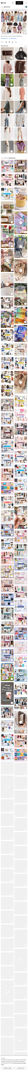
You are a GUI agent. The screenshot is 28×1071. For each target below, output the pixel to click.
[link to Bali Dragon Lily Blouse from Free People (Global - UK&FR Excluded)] (7, 93)
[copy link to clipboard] (16, 42)
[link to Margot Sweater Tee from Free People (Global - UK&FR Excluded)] (20, 147)
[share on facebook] (6, 42)
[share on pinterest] (9, 42)
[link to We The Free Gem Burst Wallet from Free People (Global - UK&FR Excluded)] (7, 53)
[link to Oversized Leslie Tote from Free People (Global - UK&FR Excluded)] (20, 53)
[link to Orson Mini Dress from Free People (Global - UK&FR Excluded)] (20, 133)
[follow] (26, 7)
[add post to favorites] (25, 32)
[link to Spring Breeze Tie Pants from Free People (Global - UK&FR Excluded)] (7, 147)
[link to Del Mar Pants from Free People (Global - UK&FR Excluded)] (7, 133)
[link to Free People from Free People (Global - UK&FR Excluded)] (7, 107)
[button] (26, 3)
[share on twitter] (12, 42)
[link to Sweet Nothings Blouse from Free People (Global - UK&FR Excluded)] (7, 67)
